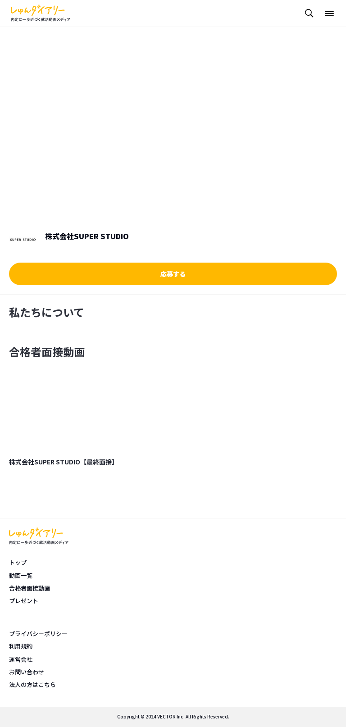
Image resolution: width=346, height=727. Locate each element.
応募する (173, 273)
